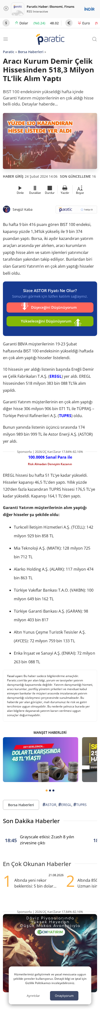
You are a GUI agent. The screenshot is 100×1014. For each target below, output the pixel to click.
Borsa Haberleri (30, 51)
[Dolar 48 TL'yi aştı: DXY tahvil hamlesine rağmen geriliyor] (40, 759)
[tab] (47, 790)
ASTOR (49, 804)
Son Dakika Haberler (31, 821)
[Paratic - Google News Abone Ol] (76, 211)
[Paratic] (50, 39)
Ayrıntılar (33, 995)
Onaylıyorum (64, 996)
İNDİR (89, 9)
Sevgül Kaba (23, 209)
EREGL (56, 376)
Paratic (8, 51)
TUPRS (65, 415)
